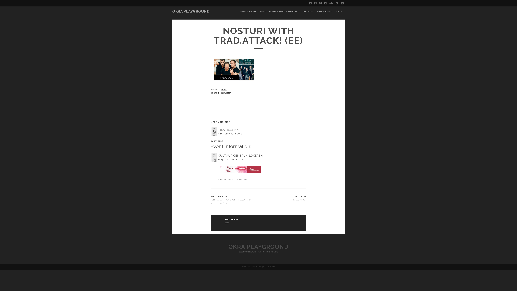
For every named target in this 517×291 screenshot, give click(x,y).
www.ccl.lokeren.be (238, 179)
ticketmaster (224, 93)
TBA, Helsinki (228, 129)
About (252, 11)
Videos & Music (277, 11)
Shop (319, 11)
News (263, 11)
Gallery (292, 11)
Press (328, 11)
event (224, 89)
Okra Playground (191, 11)
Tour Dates (306, 11)
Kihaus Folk (299, 200)
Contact (340, 11)
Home (243, 11)
